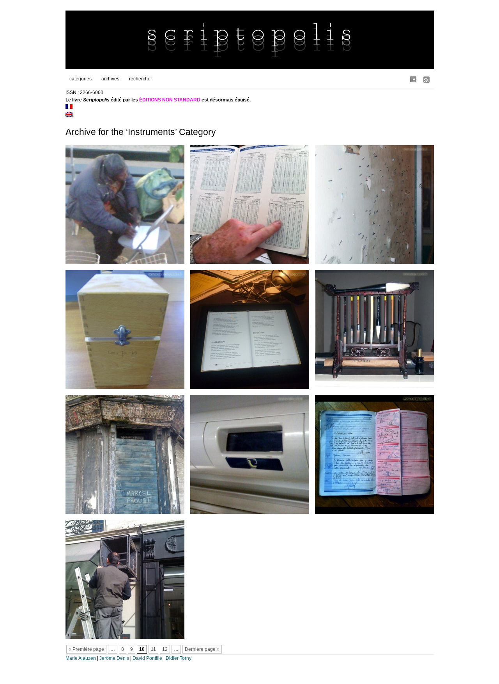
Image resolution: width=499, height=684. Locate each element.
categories (80, 79)
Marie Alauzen (80, 658)
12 (165, 649)
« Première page (86, 649)
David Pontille (147, 658)
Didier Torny (178, 658)
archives (110, 79)
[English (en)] (69, 115)
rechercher (140, 79)
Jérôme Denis (114, 658)
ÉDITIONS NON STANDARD (169, 100)
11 (153, 649)
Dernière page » (202, 649)
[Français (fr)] (69, 107)
